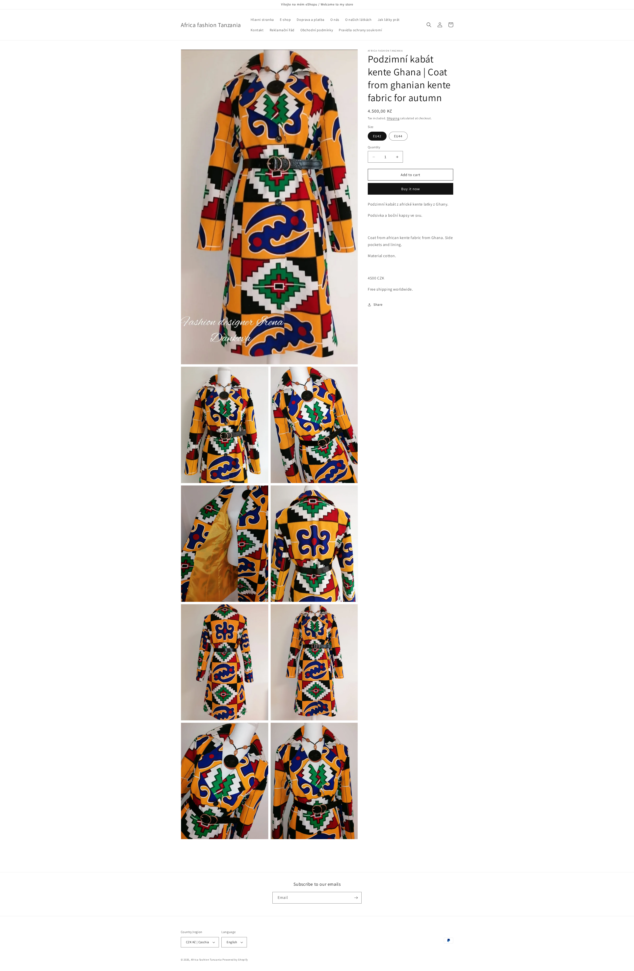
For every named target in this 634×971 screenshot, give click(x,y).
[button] (428, 24)
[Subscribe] (355, 898)
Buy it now (410, 189)
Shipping (393, 118)
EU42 (377, 136)
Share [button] (378, 304)
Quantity (374, 147)
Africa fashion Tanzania (206, 959)
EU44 (398, 136)
